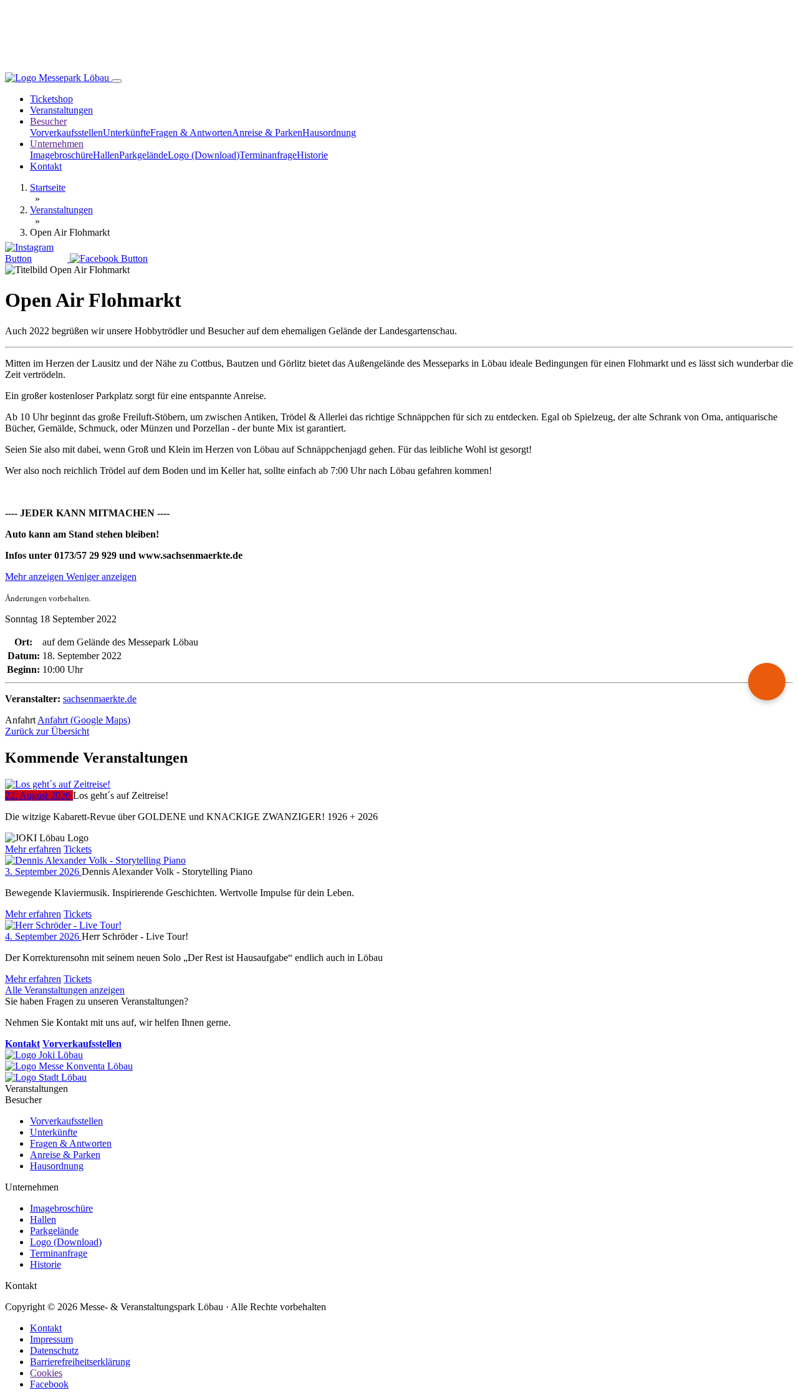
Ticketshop (51, 99)
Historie (312, 155)
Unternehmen (57, 143)
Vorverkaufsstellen (66, 132)
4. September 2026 (43, 936)
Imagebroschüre (61, 155)
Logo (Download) (203, 155)
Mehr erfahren (33, 849)
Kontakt (46, 166)
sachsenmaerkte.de (100, 698)
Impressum (51, 1339)
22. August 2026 (39, 795)
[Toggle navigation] (117, 81)
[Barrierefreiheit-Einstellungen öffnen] (767, 681)
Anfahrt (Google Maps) (83, 720)
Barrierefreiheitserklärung (80, 1361)
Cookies (46, 1373)
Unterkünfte (126, 132)
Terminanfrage (268, 155)
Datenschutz (54, 1350)
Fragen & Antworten (191, 132)
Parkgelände (143, 155)
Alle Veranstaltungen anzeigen (65, 990)
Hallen (106, 155)
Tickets (78, 849)
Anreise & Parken (267, 132)
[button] (71, 576)
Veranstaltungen (61, 110)
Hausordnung (329, 132)
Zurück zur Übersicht (47, 731)
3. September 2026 (43, 871)
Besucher (48, 121)
